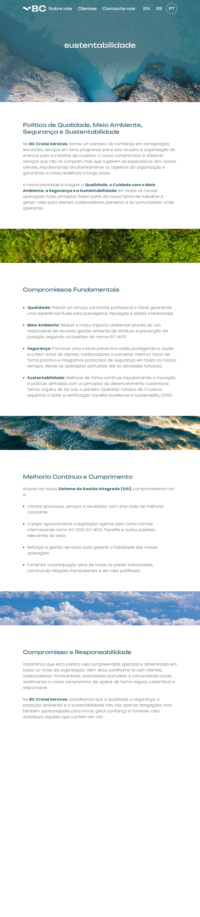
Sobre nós (60, 8)
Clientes (87, 8)
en (146, 8)
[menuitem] (60, 8)
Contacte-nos (118, 8)
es (159, 8)
